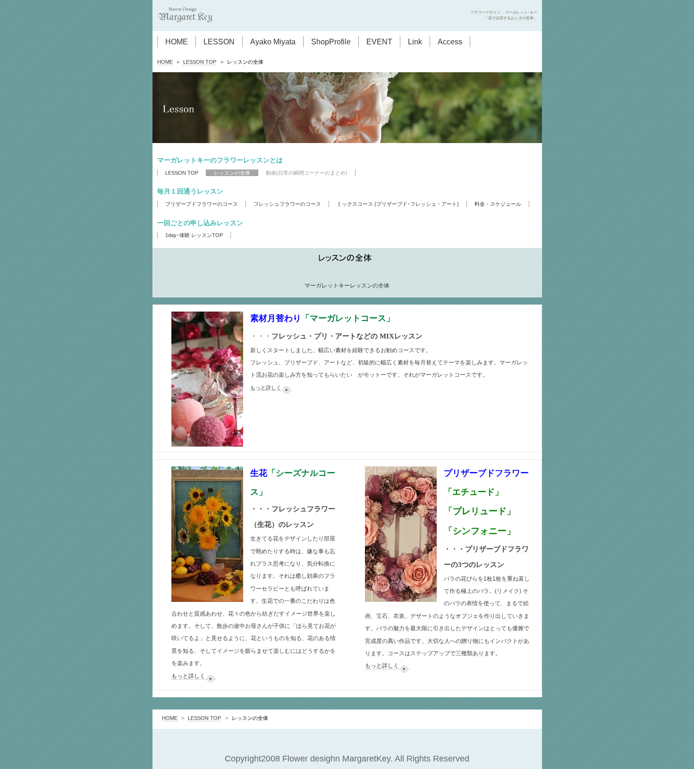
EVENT (379, 41)
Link (415, 41)
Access (450, 41)
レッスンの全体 (232, 173)
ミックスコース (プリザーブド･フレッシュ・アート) (398, 204)
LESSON (219, 41)
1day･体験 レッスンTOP (194, 235)
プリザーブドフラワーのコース (201, 204)
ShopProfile (331, 41)
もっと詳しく (265, 387)
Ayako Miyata (273, 41)
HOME (176, 41)
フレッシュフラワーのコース (287, 204)
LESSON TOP (199, 62)
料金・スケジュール (497, 204)
